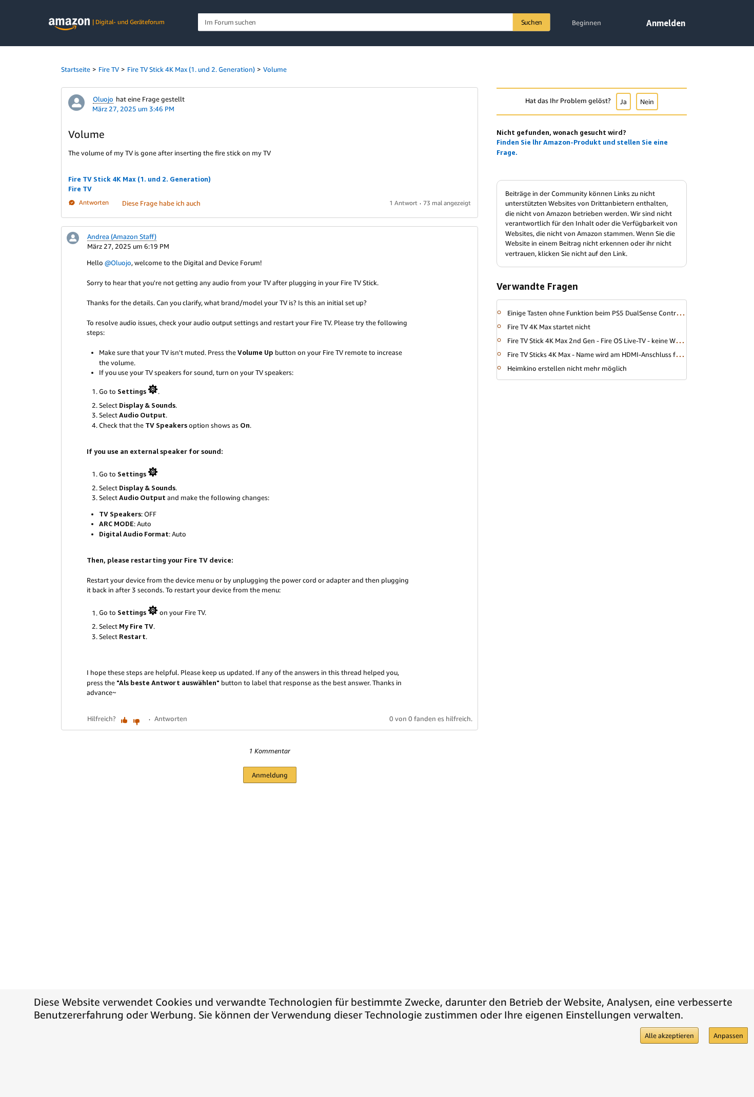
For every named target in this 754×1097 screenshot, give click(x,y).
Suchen (532, 22)
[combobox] (374, 22)
